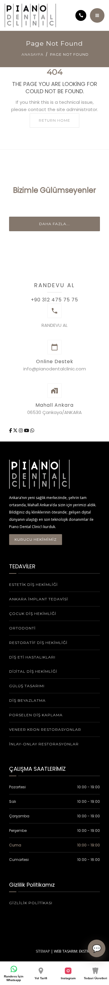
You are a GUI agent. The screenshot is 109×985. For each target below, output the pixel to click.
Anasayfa (32, 54)
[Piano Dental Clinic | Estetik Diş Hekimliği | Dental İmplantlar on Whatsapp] (32, 430)
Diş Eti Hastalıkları (32, 657)
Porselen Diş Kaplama (36, 715)
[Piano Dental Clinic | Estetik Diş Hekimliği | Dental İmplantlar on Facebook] (11, 430)
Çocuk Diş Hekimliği (32, 613)
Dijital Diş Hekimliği (33, 671)
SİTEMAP (43, 951)
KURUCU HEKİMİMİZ (36, 539)
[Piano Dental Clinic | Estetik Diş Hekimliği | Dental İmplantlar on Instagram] (21, 430)
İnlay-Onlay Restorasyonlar (44, 744)
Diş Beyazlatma (27, 700)
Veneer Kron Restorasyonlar (45, 729)
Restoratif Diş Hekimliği (38, 642)
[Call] (81, 15)
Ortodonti (22, 628)
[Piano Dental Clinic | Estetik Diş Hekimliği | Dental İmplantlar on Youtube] (27, 430)
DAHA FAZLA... (54, 224)
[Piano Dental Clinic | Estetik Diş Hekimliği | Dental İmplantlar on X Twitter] (16, 430)
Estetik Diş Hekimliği (33, 584)
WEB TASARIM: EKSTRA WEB (77, 951)
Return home (54, 120)
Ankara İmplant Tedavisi (38, 599)
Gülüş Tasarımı (27, 686)
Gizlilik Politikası (30, 903)
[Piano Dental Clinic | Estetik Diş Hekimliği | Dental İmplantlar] (30, 15)
